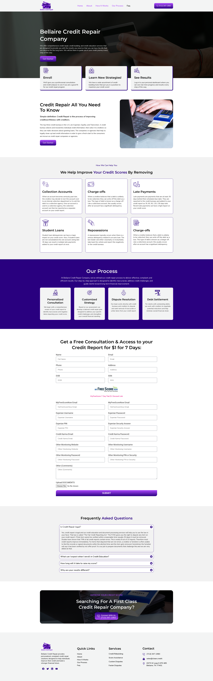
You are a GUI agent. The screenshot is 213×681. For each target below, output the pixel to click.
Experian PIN (61, 424)
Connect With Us (108, 615)
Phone (59, 365)
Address (111, 365)
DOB (58, 376)
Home (80, 6)
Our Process (117, 6)
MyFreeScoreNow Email (66, 403)
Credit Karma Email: (64, 434)
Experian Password (116, 413)
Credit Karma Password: (118, 434)
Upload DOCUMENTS (65, 483)
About (89, 6)
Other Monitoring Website (67, 445)
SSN (110, 376)
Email (110, 355)
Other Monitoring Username (120, 445)
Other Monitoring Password (68, 455)
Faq (128, 6)
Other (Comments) (64, 466)
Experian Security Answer (119, 424)
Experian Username (64, 413)
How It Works (102, 6)
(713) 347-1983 (108, 617)
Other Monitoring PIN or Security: (122, 455)
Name (58, 355)
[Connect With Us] (98, 616)
